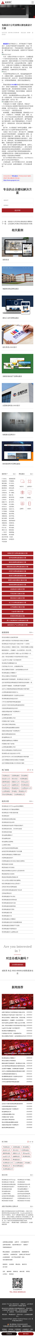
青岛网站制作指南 (7, 832)
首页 (4, 1271)
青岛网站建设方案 (7, 912)
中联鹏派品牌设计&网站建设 (12, 485)
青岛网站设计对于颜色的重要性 (10, 809)
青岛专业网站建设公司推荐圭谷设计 (12, 750)
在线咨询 (9, 1333)
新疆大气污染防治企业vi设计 (5, 502)
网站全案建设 (6, 1252)
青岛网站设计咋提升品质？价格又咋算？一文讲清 (15, 643)
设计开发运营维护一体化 (17, 1257)
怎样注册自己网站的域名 (9, 724)
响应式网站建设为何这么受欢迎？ (11, 883)
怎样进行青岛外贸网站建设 (9, 887)
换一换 (31, 770)
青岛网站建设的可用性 (8, 909)
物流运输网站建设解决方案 (17, 562)
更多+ (14, 474)
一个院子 (4, 532)
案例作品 (15, 1271)
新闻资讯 (5, 1264)
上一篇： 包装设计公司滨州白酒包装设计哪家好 (17, 221)
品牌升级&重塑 (6, 1244)
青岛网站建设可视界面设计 (9, 928)
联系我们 (11, 1274)
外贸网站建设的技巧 (7, 857)
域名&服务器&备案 (7, 1259)
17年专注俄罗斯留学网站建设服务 (11, 702)
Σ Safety (4, 478)
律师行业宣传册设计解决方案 (17, 580)
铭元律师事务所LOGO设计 (5, 518)
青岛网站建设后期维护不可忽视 (10, 925)
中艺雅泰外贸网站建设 (5, 511)
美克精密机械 (5, 534)
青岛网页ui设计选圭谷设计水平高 (11, 753)
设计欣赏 (5, 1267)
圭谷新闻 (11, 1264)
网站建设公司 (22, 791)
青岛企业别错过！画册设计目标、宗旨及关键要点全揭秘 (17, 647)
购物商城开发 (25, 1252)
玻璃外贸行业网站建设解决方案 (17, 553)
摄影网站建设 (6, 782)
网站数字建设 (15, 1222)
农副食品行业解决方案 (17, 589)
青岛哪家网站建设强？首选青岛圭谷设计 (13, 695)
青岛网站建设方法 (7, 916)
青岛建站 (14, 791)
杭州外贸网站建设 (27, 1331)
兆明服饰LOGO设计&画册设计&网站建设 (5, 485)
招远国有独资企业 (5, 481)
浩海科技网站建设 (12, 523)
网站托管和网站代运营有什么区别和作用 (13, 870)
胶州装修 (11, 1329)
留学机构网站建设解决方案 (17, 557)
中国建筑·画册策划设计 (12, 481)
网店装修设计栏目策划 (8, 867)
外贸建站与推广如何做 (8, 721)
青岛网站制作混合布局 (8, 822)
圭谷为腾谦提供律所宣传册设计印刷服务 (13, 760)
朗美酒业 (11, 530)
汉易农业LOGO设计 (5, 492)
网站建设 (15, 176)
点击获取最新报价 (17, 964)
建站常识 (24, 1264)
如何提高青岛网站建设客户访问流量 (12, 851)
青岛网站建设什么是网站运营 (10, 932)
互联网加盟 (18, 1329)
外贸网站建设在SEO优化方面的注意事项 (13, 861)
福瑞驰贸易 (12, 478)
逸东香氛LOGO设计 (12, 513)
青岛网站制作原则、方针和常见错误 (12, 828)
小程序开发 (6, 1254)
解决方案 (22, 1271)
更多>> (31, 632)
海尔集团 (11, 534)
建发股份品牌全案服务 (5, 488)
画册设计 (25, 1244)
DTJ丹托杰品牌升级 (12, 483)
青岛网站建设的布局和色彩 (9, 899)
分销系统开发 (13, 1254)
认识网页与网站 (6, 845)
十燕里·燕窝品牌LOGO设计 (12, 537)
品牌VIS (17, 1242)
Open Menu (32, 2)
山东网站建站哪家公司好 (9, 718)
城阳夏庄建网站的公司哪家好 (10, 740)
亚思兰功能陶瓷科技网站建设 (12, 509)
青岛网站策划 (25, 785)
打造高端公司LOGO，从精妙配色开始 (12, 666)
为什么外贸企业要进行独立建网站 (11, 880)
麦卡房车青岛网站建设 (12, 502)
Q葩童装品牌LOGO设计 (5, 497)
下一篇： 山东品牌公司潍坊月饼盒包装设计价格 (17, 223)
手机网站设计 (6, 775)
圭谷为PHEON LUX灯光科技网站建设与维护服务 (15, 756)
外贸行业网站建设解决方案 (17, 571)
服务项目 (9, 1271)
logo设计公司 (6, 785)
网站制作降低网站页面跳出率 (10, 877)
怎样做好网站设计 (7, 893)
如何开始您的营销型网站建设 (10, 848)
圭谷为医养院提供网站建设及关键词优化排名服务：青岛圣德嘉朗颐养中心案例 (17, 682)
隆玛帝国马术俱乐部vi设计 (12, 497)
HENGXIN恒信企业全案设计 (5, 506)
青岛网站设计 (6, 788)
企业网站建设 (6, 791)
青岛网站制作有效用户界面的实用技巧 (12, 825)
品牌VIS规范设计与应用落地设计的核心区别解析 (15, 640)
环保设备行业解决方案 (17, 593)
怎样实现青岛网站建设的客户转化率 (12, 890)
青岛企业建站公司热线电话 (9, 676)
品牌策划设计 (24, 1222)
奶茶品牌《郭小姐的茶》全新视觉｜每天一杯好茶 (12, 488)
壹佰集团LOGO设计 (5, 509)
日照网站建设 (15, 775)
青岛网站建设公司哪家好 (9, 919)
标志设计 (6, 44)
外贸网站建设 (24, 778)
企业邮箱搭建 (6, 1257)
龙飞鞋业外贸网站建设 (12, 499)
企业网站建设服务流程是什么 (10, 692)
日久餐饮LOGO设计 (12, 504)
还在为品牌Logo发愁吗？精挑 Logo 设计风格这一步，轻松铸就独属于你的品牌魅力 (17, 653)
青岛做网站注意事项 (7, 841)
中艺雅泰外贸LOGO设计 (5, 504)
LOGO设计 (14, 84)
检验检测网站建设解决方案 (17, 584)
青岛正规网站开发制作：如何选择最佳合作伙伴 (15, 669)
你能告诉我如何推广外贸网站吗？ (11, 711)
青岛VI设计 (15, 778)
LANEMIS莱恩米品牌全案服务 (12, 490)
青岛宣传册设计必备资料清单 (10, 637)
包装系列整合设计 (17, 1244)
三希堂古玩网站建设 (5, 525)
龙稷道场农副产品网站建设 (5, 516)
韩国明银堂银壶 (12, 532)
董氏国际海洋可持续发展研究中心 (5, 483)
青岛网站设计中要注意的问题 (10, 812)
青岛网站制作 (5, 816)
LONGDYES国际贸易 (5, 499)
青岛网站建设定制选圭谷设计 (10, 698)
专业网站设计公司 (26, 788)
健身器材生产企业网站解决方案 (17, 625)
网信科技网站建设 (5, 539)
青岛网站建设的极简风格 (9, 906)
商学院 (28, 1271)
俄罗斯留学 (12, 520)
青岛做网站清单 (6, 838)
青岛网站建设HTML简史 (8, 896)
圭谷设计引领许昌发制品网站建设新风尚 (13, 705)
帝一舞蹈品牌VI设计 (12, 492)
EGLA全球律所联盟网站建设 (5, 527)
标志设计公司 (6, 778)
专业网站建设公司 (19, 794)
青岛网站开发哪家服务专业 (9, 663)
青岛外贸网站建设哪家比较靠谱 (10, 727)
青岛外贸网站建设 (7, 794)
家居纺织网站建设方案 (17, 616)
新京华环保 (5, 537)
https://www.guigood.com (11, 180)
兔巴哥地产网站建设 (12, 516)
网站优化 (18, 1264)
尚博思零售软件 (12, 539)
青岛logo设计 (25, 782)
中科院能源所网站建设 (12, 511)
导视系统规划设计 (7, 1247)
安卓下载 (18, 1331)
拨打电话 (26, 1333)
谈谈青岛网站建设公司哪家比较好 (11, 854)
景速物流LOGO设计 (5, 513)
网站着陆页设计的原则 (8, 874)
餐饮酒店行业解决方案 (17, 598)
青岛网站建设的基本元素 (9, 903)
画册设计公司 (15, 782)
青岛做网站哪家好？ (7, 835)
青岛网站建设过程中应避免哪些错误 (12, 922)
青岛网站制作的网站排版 (9, 819)
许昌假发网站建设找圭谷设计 (10, 708)
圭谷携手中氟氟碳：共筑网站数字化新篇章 (14, 685)
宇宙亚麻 (4, 541)
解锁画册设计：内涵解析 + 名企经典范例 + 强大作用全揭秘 (17, 650)
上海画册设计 (26, 1329)
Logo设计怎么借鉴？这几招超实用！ (12, 660)
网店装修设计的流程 (7, 864)
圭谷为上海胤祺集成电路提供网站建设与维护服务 (15, 689)
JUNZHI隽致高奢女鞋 (5, 490)
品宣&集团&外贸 (15, 1252)
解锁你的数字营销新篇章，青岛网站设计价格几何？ (16, 679)
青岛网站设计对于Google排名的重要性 (13, 806)
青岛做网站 (24, 775)
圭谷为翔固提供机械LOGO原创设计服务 (13, 763)
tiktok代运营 (11, 1331)
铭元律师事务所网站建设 (12, 518)
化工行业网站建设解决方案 (17, 602)
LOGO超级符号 (25, 1242)
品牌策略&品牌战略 (8, 1242)
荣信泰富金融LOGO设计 (5, 520)
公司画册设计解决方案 (17, 607)
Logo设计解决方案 (17, 611)
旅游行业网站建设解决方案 (17, 575)
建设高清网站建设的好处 (9, 734)
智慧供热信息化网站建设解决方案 (17, 566)
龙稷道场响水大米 (5, 523)
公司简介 (5, 1274)
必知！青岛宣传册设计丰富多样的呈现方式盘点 (15, 656)
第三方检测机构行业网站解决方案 (17, 620)
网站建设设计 (15, 788)
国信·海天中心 (12, 495)
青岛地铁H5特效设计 (12, 527)
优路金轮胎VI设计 (12, 525)
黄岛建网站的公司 (7, 714)
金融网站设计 (15, 785)
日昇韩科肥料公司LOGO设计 (12, 506)
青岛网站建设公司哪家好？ (9, 673)
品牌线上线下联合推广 (25, 1254)
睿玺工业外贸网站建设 (5, 530)
